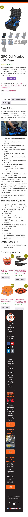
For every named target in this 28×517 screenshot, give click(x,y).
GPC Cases (23, 84)
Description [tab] (6, 100)
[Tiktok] (12, 351)
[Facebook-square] (9, 502)
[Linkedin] (8, 351)
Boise (10, 387)
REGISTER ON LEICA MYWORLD (10, 395)
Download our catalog (10, 431)
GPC (9, 87)
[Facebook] (8, 343)
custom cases (11, 86)
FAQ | (8, 363)
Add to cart (12, 78)
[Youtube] (12, 343)
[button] (24, 8)
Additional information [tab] (18, 100)
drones (18, 86)
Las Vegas (10, 381)
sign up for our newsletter (10, 459)
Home (2, 4)
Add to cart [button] (5, 278)
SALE (6, 4)
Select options (20, 279)
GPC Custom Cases (10, 90)
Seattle (10, 375)
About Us (10, 361)
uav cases (23, 86)
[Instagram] (12, 347)
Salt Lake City (10, 383)
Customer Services (10, 368)
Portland (10, 379)
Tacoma (10, 377)
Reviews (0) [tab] (6, 103)
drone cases (4, 87)
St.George (10, 385)
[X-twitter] (8, 347)
